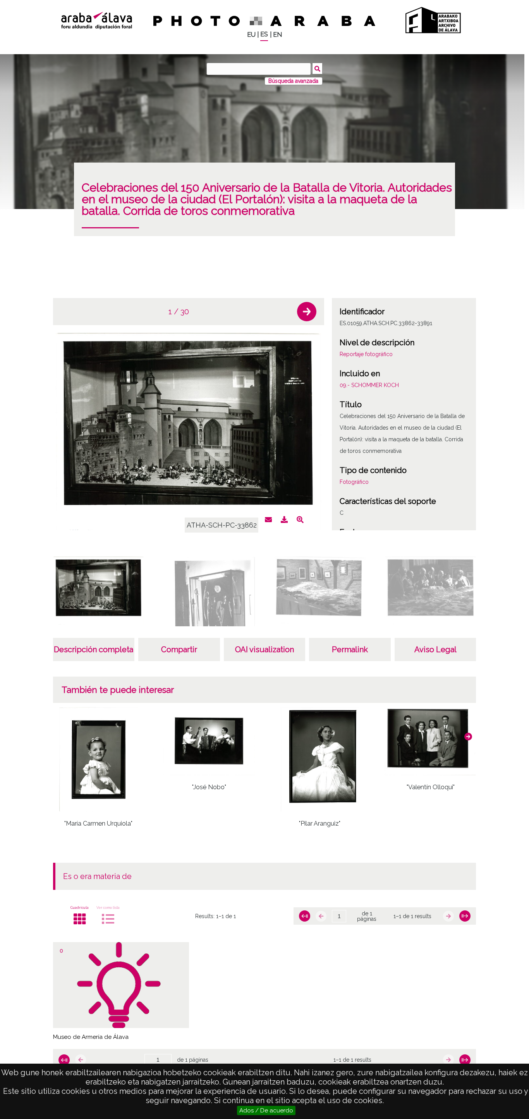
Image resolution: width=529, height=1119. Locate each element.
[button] (306, 311)
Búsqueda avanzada (293, 81)
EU (251, 34)
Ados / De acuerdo (266, 1110)
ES (264, 34)
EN (277, 34)
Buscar (317, 68)
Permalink (350, 649)
